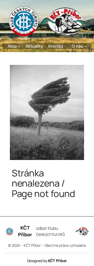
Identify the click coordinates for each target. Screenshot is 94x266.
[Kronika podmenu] (65, 46)
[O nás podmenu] (85, 46)
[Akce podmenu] (19, 46)
